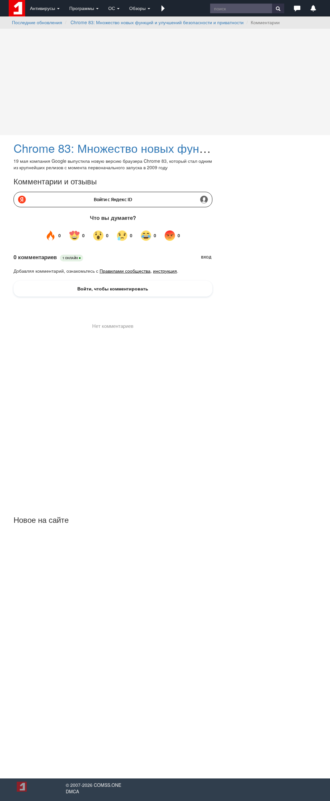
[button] (163, 8)
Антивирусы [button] (43, 8)
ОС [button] (112, 8)
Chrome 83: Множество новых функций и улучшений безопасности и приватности (157, 22)
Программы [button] (82, 8)
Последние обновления (37, 22)
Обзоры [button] (138, 8)
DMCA (72, 791)
